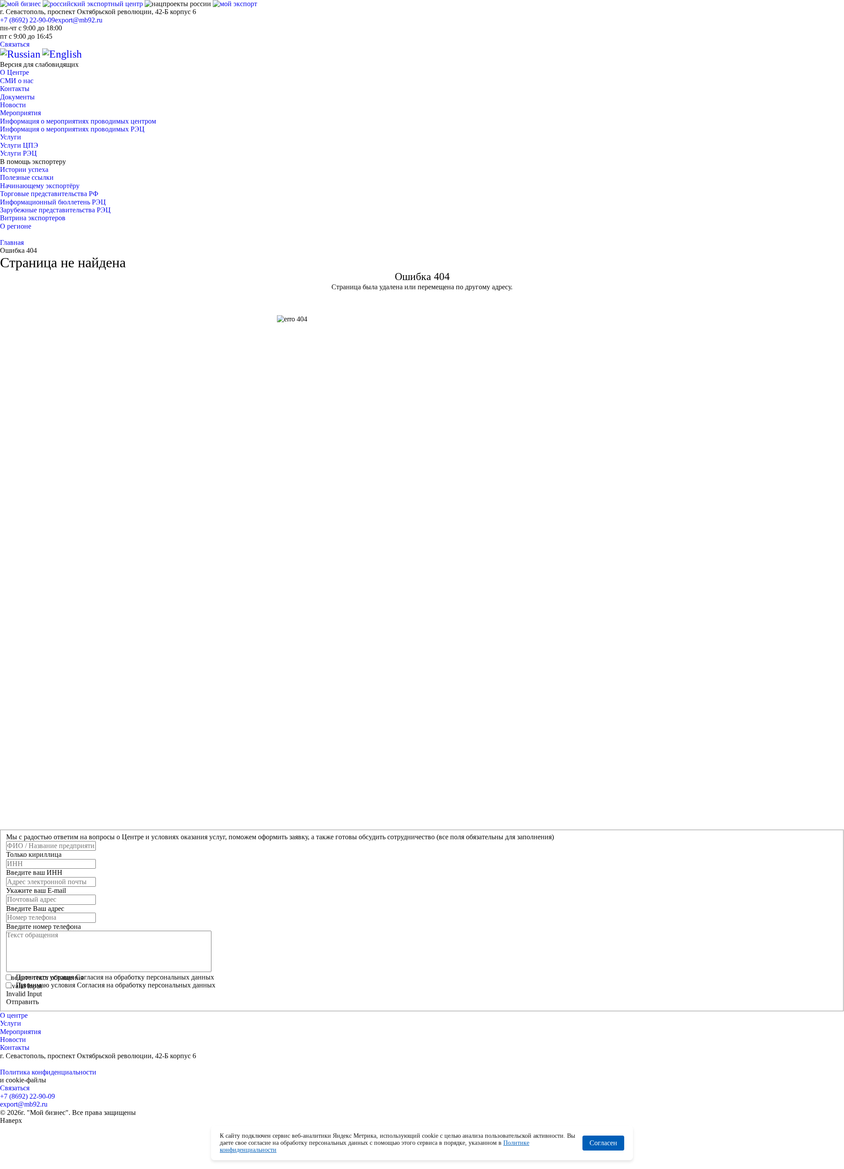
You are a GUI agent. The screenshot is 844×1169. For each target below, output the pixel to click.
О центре (14, 1015)
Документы (17, 97)
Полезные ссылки (27, 177)
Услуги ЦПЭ (19, 145)
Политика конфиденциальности (48, 1072)
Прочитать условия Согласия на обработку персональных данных (115, 977)
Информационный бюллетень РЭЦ (53, 202)
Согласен (603, 1143)
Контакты (14, 88)
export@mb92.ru (78, 20)
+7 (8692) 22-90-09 (27, 20)
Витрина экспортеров (32, 218)
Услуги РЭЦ (18, 153)
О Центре (14, 72)
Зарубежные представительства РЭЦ (55, 210)
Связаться (14, 44)
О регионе (15, 226)
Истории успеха (24, 169)
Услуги (10, 137)
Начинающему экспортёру (40, 185)
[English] (62, 54)
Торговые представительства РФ (49, 193)
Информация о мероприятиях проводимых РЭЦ (72, 129)
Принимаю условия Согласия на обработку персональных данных (115, 985)
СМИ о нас (16, 80)
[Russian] (20, 54)
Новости (13, 105)
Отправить (22, 1001)
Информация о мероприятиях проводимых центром (78, 121)
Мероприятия (20, 113)
